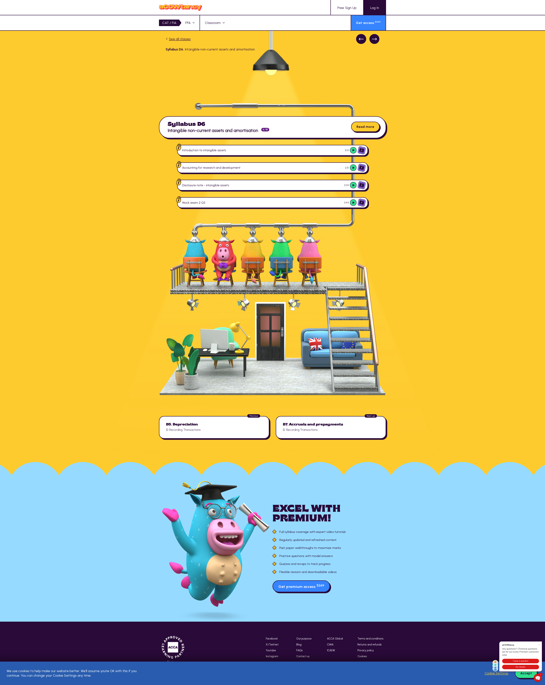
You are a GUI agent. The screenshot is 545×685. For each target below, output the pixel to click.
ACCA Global (335, 638)
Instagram (272, 656)
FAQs (299, 650)
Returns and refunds (370, 644)
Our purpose (304, 638)
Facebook (272, 638)
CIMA (330, 644)
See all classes (180, 39)
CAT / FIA (169, 23)
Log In (374, 8)
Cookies (362, 656)
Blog (298, 644)
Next (374, 39)
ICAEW (331, 650)
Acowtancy (180, 7)
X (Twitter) (272, 644)
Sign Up (347, 8)
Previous (361, 39)
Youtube (271, 650)
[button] (538, 678)
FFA (188, 23)
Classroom (213, 23)
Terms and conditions (371, 638)
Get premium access (301, 586)
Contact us (303, 656)
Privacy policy (366, 650)
